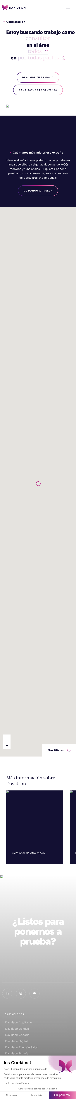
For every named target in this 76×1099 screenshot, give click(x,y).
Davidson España (17, 1053)
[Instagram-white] (21, 993)
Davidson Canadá (17, 1035)
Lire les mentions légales (16, 1083)
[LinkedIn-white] (7, 993)
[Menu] (68, 8)
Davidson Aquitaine (18, 1022)
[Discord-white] (34, 993)
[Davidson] (13, 7)
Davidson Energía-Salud (21, 1047)
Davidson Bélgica (17, 1028)
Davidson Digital (16, 1041)
